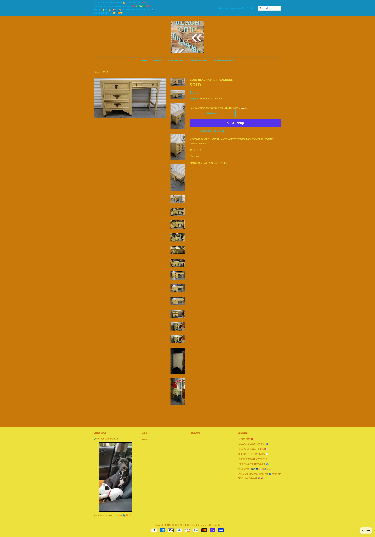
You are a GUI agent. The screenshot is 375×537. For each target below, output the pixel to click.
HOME (145, 60)
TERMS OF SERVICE (224, 60)
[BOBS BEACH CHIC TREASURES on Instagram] (196, 439)
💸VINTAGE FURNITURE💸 (106, 438)
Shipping (194, 98)
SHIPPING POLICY (199, 60)
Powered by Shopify (211, 525)
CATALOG (157, 60)
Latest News (100, 432)
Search (145, 438)
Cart (252, 8)
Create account (236, 8)
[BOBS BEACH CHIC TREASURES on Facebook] (191, 439)
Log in (222, 8)
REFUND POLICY (176, 60)
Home (96, 72)
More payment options (212, 130)
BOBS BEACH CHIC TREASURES (186, 525)
